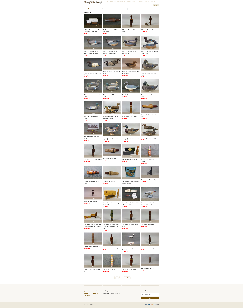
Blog (94, 291)
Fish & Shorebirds (128, 1)
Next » (128, 277)
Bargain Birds (120, 1)
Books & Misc (141, 1)
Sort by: (125, 9)
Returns (85, 291)
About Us (86, 293)
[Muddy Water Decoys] (93, 2)
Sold (146, 1)
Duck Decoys (110, 1)
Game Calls (134, 1)
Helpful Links (95, 293)
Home (153, 1)
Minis (115, 1)
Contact (150, 1)
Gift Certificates (87, 295)
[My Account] (158, 2)
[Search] (156, 2)
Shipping (95, 290)
